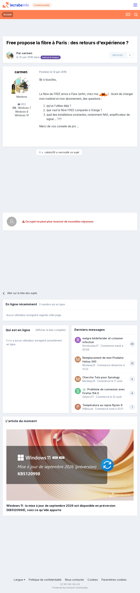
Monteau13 (88, 365)
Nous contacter (74, 579)
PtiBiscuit (87, 408)
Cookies (93, 579)
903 (23, 104)
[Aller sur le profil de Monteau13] (78, 359)
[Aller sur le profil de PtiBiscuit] (78, 407)
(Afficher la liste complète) (50, 330)
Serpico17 (88, 396)
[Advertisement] (70, 27)
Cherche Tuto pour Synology (101, 377)
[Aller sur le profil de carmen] (10, 55)
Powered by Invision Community (70, 587)
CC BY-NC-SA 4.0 (70, 584)
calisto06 (49, 152)
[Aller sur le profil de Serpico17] (78, 391)
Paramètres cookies (114, 579)
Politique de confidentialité (45, 579)
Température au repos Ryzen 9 (102, 405)
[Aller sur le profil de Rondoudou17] (78, 340)
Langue (19, 579)
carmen (27, 53)
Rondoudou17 (90, 345)
